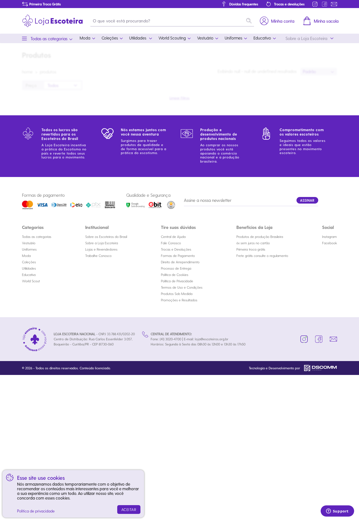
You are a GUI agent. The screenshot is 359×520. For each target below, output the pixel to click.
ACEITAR (129, 509)
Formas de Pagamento (178, 256)
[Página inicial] (52, 21)
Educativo (29, 275)
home (27, 71)
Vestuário (28, 243)
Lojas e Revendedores (101, 249)
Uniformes (29, 249)
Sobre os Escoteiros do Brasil (106, 237)
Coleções (29, 262)
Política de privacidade (36, 511)
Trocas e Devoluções (176, 249)
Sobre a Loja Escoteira (101, 243)
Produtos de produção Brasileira (259, 237)
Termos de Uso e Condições (181, 287)
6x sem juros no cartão (253, 243)
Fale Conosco (171, 243)
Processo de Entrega (176, 268)
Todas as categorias (36, 237)
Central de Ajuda (173, 237)
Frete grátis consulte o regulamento (262, 256)
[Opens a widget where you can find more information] (337, 511)
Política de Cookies (174, 275)
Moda (26, 256)
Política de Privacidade (177, 281)
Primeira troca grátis (250, 249)
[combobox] (319, 71)
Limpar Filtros (179, 98)
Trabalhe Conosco (98, 256)
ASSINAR (307, 200)
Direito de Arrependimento (180, 262)
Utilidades (29, 268)
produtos (48, 71)
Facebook (329, 243)
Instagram (329, 237)
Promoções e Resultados (179, 300)
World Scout (31, 281)
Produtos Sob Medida (176, 294)
